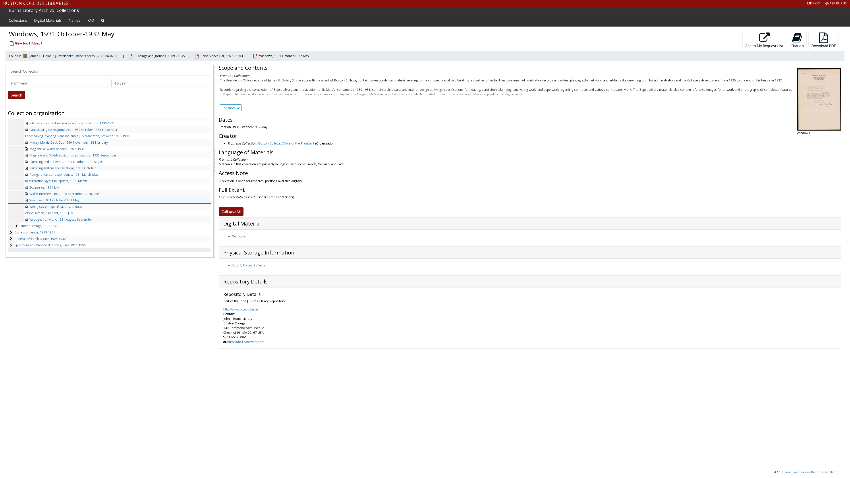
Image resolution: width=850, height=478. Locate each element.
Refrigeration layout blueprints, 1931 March (56, 181)
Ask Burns (838, 3)
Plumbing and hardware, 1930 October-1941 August (66, 162)
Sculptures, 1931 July (44, 187)
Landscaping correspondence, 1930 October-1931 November (73, 129)
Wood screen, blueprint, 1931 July (49, 213)
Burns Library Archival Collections (44, 10)
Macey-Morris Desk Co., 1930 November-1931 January (68, 142)
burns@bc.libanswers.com (245, 342)
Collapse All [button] (231, 211)
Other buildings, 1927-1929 (39, 226)
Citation (797, 45)
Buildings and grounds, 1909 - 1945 (159, 56)
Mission (813, 3)
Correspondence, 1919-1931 (34, 232)
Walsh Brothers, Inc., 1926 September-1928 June (64, 194)
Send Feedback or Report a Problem (810, 472)
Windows (238, 236)
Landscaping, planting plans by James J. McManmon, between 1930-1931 (77, 136)
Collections (18, 20)
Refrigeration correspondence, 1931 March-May (63, 174)
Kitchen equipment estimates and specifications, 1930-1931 (72, 123)
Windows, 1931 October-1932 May (54, 200)
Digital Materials (48, 20)
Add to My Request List (764, 45)
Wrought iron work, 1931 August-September (61, 219)
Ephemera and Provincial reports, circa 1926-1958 (50, 245)
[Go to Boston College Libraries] (36, 3)
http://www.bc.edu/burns (240, 309)
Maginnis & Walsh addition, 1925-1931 (57, 149)
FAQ (90, 20)
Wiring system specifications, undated (56, 206)
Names (74, 20)
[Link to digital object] (819, 99)
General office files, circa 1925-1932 (40, 239)
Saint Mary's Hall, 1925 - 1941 (222, 56)
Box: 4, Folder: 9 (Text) (248, 265)
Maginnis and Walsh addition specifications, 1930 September (72, 155)
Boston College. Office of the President (286, 143)
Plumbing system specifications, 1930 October (62, 168)
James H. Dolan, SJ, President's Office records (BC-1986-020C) (73, 56)
